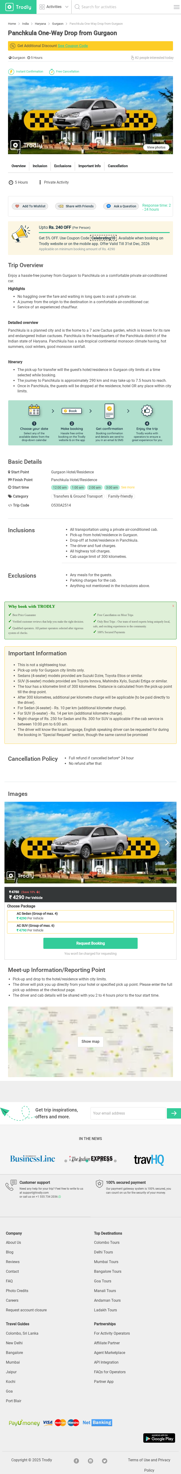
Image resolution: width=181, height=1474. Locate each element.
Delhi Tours (103, 1252)
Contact (12, 1271)
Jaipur (11, 1372)
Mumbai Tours (106, 1262)
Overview (19, 166)
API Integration (106, 1362)
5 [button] (94, 1161)
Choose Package (21, 906)
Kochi (10, 1381)
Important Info (89, 166)
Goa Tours (102, 1281)
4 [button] (87, 1161)
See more (128, 487)
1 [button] (65, 1161)
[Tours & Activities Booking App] (90, 1438)
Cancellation (118, 166)
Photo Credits (17, 1291)
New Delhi (14, 1343)
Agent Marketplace (109, 1352)
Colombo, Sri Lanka (22, 1333)
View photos (156, 147)
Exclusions (62, 166)
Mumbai (13, 1362)
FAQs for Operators (110, 1372)
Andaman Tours (107, 1300)
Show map (90, 1041)
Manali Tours (105, 1291)
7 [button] (108, 1161)
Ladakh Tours (105, 1310)
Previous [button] (32, 842)
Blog (9, 1252)
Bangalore (14, 1352)
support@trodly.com (36, 1192)
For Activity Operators (112, 1333)
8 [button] (115, 1161)
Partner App (104, 1381)
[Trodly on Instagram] (90, 1460)
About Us (13, 1242)
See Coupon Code (73, 46)
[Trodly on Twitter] (104, 1460)
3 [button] (80, 1161)
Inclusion (40, 166)
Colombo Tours (106, 1242)
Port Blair (13, 1401)
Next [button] (148, 842)
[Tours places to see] (18, 7)
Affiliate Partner (107, 1343)
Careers (12, 1300)
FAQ (9, 1281)
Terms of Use (139, 1460)
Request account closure (26, 1310)
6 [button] (101, 1161)
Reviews (13, 1262)
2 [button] (72, 1161)
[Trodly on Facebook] (76, 1460)
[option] (90, 842)
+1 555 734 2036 (47, 1196)
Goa (9, 1391)
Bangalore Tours (107, 1271)
